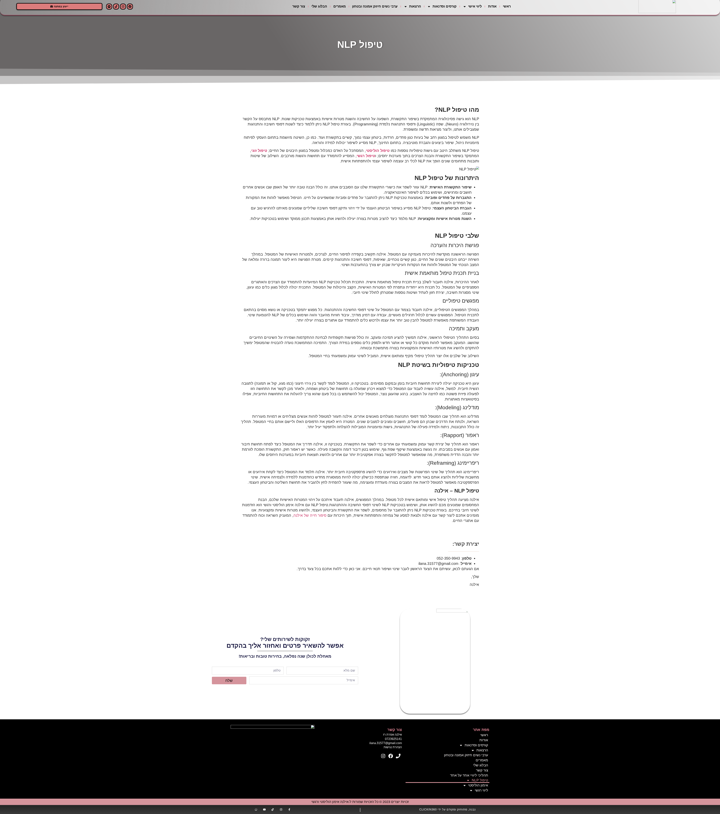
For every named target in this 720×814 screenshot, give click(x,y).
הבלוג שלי (319, 6)
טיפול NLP (480, 780)
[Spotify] (109, 7)
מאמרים (339, 6)
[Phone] (398, 756)
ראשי (507, 6)
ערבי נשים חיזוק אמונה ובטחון (375, 6)
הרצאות (415, 6)
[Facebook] (130, 7)
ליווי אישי (475, 6)
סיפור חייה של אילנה (309, 515)
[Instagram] (123, 7)
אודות (492, 6)
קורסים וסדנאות (445, 6)
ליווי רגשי (481, 790)
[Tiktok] (116, 7)
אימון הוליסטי (478, 785)
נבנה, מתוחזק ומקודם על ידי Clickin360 (447, 809)
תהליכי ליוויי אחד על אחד (469, 775)
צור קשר (298, 6)
